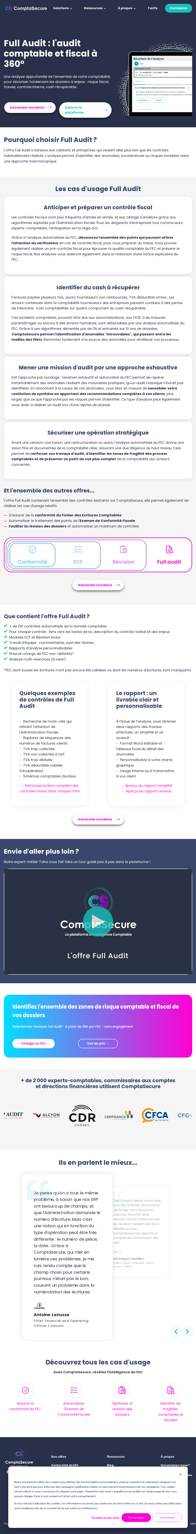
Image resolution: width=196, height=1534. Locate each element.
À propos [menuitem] (125, 8)
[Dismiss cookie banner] (180, 1474)
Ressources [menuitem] (93, 8)
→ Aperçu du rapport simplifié (146, 785)
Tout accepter (136, 1517)
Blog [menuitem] (110, 1465)
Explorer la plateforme (74, 110)
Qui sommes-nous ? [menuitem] (175, 1465)
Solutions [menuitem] (61, 8)
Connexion (178, 8)
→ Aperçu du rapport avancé (146, 791)
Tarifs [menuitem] (152, 8)
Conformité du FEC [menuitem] (64, 1465)
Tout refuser (167, 1517)
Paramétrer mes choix (105, 1517)
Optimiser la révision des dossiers (122, 1409)
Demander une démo (27, 107)
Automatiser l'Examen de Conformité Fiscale (74, 1409)
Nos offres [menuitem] (58, 1456)
